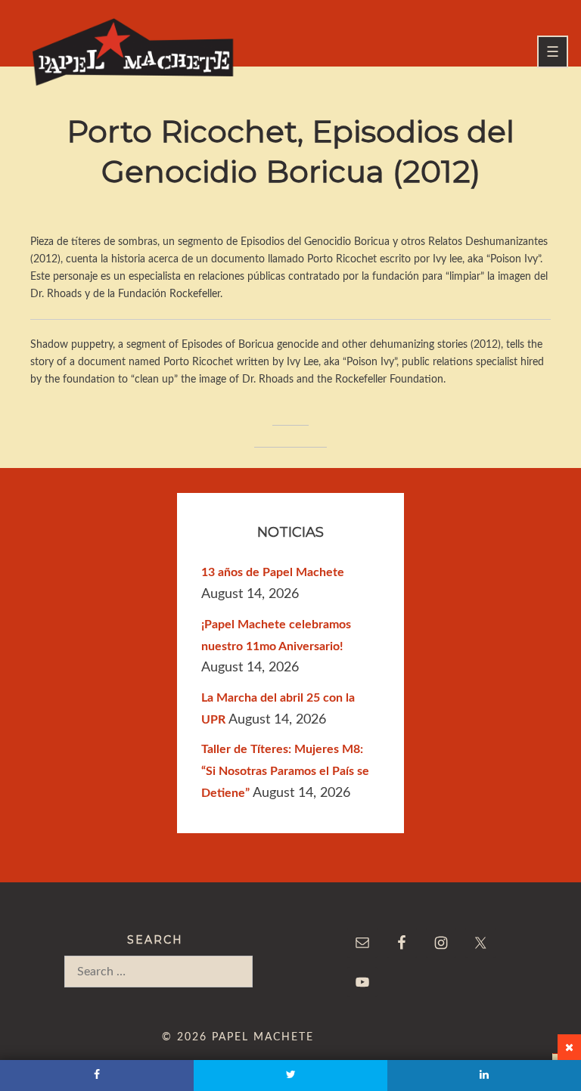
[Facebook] (97, 1075)
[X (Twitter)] (290, 1075)
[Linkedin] (484, 1075)
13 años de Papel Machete (272, 572)
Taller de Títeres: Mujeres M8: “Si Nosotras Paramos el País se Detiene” (285, 771)
